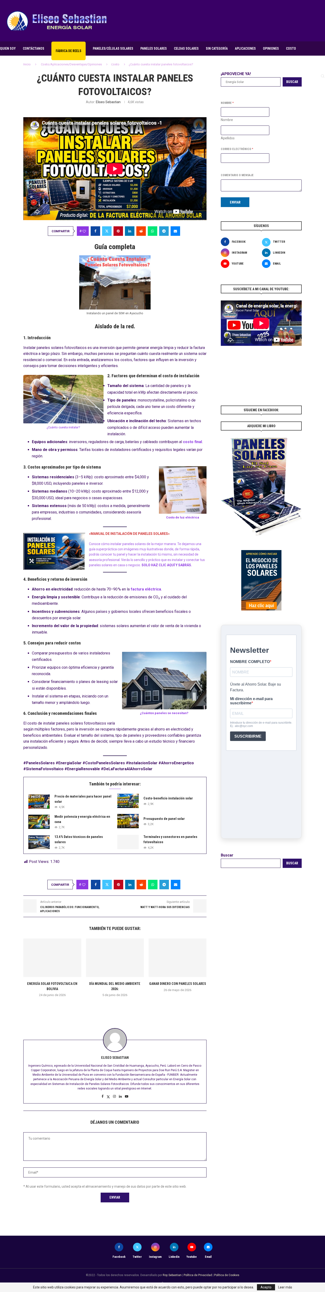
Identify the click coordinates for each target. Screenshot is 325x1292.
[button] (115, 1005)
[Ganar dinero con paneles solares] (178, 958)
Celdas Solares (186, 48)
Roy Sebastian (172, 1275)
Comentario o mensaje (237, 175)
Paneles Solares (153, 48)
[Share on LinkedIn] (129, 231)
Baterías (127, 62)
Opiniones (271, 48)
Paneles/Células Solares (113, 48)
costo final (192, 442)
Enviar (235, 202)
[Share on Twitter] (107, 231)
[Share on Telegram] (164, 231)
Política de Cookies (226, 1275)
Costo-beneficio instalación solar (168, 798)
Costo (291, 48)
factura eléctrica (146, 589)
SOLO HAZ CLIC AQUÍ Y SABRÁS (166, 565)
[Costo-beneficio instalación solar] (128, 801)
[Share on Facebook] (95, 231)
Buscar (227, 855)
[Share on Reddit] (141, 231)
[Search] (322, 76)
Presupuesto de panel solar (164, 819)
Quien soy (8, 48)
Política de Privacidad (198, 1275)
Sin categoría (217, 48)
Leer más (285, 1287)
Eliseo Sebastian (108, 102)
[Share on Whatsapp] (152, 231)
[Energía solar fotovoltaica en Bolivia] (52, 958)
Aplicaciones (245, 48)
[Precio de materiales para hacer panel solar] (39, 801)
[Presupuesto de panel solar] (128, 821)
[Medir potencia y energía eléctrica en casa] (39, 822)
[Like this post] (84, 231)
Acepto (266, 1287)
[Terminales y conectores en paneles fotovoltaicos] (128, 842)
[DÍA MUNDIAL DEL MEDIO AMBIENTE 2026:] (115, 958)
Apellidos (228, 138)
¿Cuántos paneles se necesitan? (164, 713)
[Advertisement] (238, 20)
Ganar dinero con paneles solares (177, 984)
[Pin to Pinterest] (118, 231)
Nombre (227, 120)
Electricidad (103, 62)
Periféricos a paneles (158, 62)
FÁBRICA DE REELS (68, 51)
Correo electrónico (237, 149)
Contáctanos (33, 48)
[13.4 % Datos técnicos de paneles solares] (39, 842)
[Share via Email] (175, 231)
